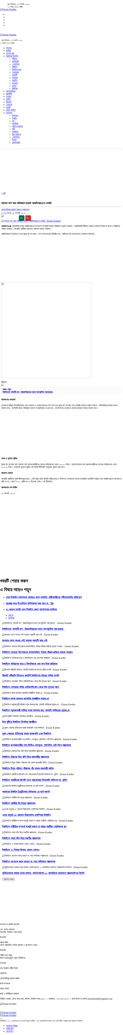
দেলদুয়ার (15, 72)
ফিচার (14, 140)
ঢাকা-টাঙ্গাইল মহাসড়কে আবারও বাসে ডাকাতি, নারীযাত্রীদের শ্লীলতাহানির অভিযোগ (44, 597)
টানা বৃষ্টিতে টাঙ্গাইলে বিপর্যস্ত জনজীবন (19, 721)
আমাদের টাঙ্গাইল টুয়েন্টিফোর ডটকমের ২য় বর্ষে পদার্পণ (26, 791)
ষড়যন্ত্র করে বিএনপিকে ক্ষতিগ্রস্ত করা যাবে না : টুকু (30, 603)
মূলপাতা (9, 48)
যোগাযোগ (9, 1031)
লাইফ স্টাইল (11, 110)
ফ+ (21, 218)
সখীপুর (14, 59)
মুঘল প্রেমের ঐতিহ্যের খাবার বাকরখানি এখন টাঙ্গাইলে (26, 733)
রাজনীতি (9, 94)
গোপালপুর (15, 64)
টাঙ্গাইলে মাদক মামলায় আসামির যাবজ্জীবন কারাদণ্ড (25, 698)
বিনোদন (9, 102)
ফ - (28, 218)
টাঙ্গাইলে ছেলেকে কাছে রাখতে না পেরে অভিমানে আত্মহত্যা (28, 861)
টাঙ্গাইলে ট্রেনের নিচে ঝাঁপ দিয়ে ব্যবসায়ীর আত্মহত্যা (25, 756)
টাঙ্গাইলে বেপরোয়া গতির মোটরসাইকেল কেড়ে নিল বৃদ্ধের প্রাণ (30, 687)
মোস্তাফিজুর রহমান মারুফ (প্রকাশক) (15, 209)
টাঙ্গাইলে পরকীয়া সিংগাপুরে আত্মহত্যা (18, 803)
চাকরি (8, 107)
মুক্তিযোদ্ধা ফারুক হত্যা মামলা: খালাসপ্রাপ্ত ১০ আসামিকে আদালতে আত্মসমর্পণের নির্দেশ (43, 873)
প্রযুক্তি (15, 131)
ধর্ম (13, 121)
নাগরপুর (15, 77)
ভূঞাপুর (15, 83)
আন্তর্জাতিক (10, 91)
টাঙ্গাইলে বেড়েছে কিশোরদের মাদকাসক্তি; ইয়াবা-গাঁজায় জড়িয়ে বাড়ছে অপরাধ (37, 652)
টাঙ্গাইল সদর (16, 69)
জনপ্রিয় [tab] (11, 618)
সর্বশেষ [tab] (10, 615)
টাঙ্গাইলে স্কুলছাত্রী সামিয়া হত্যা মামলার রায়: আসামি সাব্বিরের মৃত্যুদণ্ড (36, 710)
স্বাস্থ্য (14, 118)
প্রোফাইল (16, 137)
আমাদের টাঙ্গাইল (12, 56)
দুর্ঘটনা (8, 99)
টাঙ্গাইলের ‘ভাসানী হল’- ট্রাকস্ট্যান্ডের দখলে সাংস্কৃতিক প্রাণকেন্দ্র (28, 392)
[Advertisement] (61, 170)
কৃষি (13, 129)
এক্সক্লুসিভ (16, 142)
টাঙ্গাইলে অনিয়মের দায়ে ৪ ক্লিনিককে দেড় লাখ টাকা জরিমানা (29, 663)
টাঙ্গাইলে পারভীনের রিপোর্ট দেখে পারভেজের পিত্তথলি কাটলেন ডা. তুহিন (34, 780)
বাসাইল (14, 80)
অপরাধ (8, 96)
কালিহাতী (15, 61)
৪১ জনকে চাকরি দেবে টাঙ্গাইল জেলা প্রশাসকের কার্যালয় (31, 609)
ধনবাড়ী (14, 75)
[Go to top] (1, 1018)
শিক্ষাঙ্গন (15, 115)
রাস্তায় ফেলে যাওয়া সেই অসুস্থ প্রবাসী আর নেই (24, 640)
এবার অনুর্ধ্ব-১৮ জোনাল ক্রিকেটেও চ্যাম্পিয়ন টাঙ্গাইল (26, 815)
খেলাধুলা (9, 104)
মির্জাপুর (15, 88)
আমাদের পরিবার (12, 1025)
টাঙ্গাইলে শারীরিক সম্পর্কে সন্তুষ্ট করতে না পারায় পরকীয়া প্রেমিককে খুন (34, 826)
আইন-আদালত (17, 126)
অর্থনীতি (15, 123)
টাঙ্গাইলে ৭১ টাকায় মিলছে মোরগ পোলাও (20, 849)
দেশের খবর (10, 53)
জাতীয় (8, 50)
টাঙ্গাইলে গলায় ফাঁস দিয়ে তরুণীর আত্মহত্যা (21, 838)
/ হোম (3, 193)
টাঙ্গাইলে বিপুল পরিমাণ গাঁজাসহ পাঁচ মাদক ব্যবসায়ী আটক (28, 768)
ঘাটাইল (14, 67)
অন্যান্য (9, 113)
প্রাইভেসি (10, 1028)
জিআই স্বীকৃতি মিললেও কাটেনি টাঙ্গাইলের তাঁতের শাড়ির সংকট (30, 675)
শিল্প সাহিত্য (16, 134)
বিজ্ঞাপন (4, 382)
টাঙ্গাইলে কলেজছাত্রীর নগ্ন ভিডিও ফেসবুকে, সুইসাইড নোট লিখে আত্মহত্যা (36, 745)
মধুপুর (14, 86)
